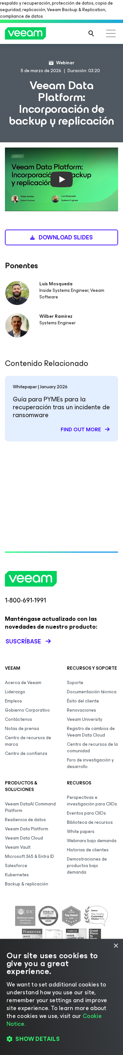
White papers (80, 831)
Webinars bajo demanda (91, 840)
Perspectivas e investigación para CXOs (92, 801)
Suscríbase (23, 641)
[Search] (91, 33)
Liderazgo (15, 692)
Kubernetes (17, 875)
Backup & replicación (26, 884)
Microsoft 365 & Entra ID (29, 856)
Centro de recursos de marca (28, 741)
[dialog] (61, 997)
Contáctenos (18, 719)
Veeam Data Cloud (24, 838)
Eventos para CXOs (86, 813)
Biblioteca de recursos (90, 822)
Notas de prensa (22, 728)
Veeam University (84, 719)
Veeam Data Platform (26, 829)
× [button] (115, 945)
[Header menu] (111, 33)
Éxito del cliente (83, 701)
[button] (61, 1039)
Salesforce (16, 865)
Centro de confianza (26, 753)
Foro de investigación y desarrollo (90, 763)
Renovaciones (81, 710)
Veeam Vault (18, 847)
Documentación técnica (91, 692)
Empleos (13, 701)
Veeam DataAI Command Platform (30, 807)
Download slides (65, 237)
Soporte (75, 682)
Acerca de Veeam (23, 682)
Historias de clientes (88, 850)
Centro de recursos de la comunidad (92, 748)
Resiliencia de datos (25, 819)
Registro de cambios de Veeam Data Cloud (91, 732)
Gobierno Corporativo (27, 710)
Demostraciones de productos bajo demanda (87, 865)
